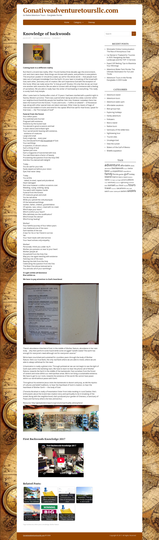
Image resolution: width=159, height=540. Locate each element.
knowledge (46, 524)
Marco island (112, 123)
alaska (132, 166)
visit (130, 188)
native (107, 180)
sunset (111, 185)
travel (108, 188)
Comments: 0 (56, 38)
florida (115, 174)
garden (121, 174)
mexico (130, 177)
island (108, 176)
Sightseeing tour (113, 133)
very (127, 188)
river (106, 182)
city (111, 171)
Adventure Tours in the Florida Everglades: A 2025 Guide (119, 78)
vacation (113, 188)
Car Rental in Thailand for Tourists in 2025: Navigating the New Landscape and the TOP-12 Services (121, 57)
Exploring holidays (114, 112)
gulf (126, 174)
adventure (112, 165)
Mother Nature (54, 524)
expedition (117, 171)
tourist (126, 185)
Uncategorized (113, 140)
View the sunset (113, 144)
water (111, 191)
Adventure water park (115, 102)
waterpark (117, 191)
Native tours (112, 126)
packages (118, 180)
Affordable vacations (115, 105)
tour (121, 185)
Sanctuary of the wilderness (41, 38)
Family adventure (114, 116)
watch (107, 191)
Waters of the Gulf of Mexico (118, 147)
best (107, 171)
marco (115, 177)
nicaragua (112, 180)
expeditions (127, 171)
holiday (132, 174)
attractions (108, 168)
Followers (111, 119)
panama (124, 180)
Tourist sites (112, 137)
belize (130, 168)
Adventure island (113, 95)
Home (66, 22)
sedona (118, 182)
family (108, 174)
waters (124, 191)
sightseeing (124, 182)
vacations (121, 188)
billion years (38, 524)
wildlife (131, 191)
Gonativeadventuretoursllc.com (70, 10)
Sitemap (91, 22)
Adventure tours (113, 98)
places (131, 179)
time (117, 185)
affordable (125, 165)
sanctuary (111, 182)
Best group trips (113, 109)
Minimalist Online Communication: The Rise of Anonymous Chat (120, 50)
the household (46, 141)
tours (131, 185)
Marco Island (122, 177)
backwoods (30, 524)
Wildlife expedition (114, 151)
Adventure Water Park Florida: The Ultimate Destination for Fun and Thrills (121, 71)
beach (126, 168)
